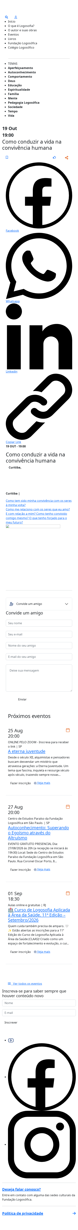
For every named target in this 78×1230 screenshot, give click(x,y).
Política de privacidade (22, 1213)
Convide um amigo (29, 604)
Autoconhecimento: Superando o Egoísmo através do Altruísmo (38, 833)
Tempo (13, 111)
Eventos (13, 34)
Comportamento (20, 77)
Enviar (22, 699)
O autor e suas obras (22, 30)
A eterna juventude (26, 751)
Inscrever (11, 1022)
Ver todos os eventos (26, 984)
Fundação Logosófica (22, 43)
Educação (15, 85)
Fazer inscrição (20, 783)
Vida (11, 116)
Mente (12, 98)
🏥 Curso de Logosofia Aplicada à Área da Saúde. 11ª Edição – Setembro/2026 (39, 915)
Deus (11, 81)
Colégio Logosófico (21, 47)
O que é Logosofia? (21, 26)
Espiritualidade (19, 90)
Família (13, 94)
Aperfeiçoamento (20, 68)
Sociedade (15, 107)
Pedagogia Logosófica (24, 103)
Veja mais (43, 783)
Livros (12, 39)
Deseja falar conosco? (21, 1189)
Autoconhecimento (22, 72)
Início (11, 21)
